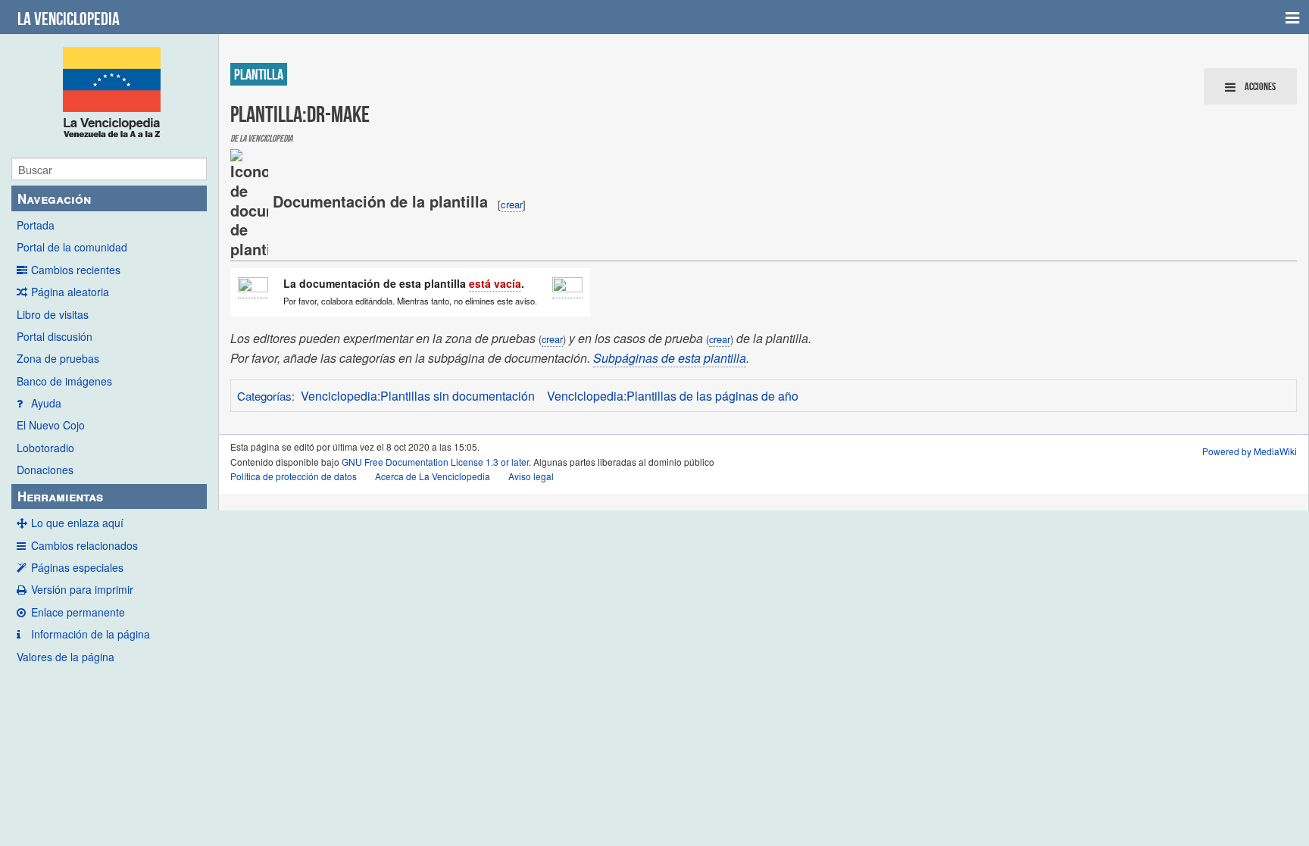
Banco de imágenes (64, 381)
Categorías (264, 396)
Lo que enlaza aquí (77, 522)
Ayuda (46, 403)
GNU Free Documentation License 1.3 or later (435, 461)
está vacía (495, 283)
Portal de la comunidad (72, 246)
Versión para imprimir (82, 589)
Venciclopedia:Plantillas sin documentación (418, 395)
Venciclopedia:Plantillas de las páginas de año (672, 395)
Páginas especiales (77, 567)
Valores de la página (65, 656)
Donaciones (45, 469)
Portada (36, 225)
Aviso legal (531, 476)
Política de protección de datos (293, 476)
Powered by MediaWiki (1249, 451)
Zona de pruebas (58, 358)
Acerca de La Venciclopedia (432, 476)
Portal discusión (54, 336)
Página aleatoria (70, 291)
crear (512, 204)
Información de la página (90, 634)
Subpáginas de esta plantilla (669, 358)
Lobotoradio (45, 447)
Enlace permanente (78, 612)
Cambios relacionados (84, 545)
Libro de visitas (53, 314)
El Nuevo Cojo (51, 424)
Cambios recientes (75, 269)
